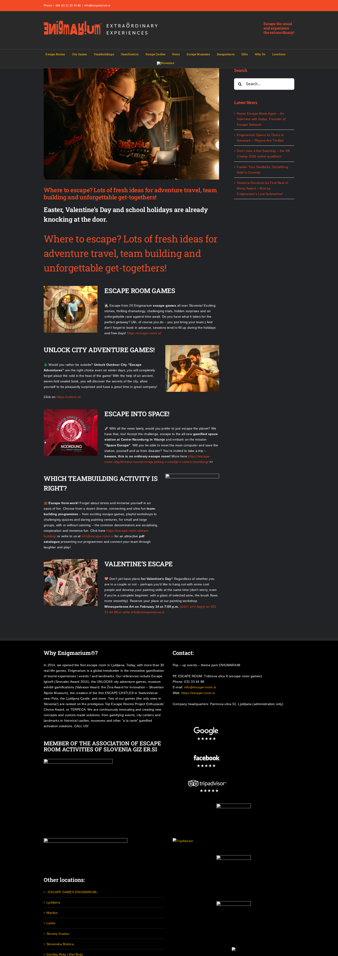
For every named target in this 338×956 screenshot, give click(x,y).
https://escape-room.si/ (144, 333)
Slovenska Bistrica (60, 944)
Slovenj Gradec (57, 934)
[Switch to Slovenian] (165, 63)
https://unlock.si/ (69, 397)
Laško (50, 923)
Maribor (52, 913)
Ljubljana (53, 902)
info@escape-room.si (98, 536)
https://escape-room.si (198, 693)
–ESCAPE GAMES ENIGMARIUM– (72, 892)
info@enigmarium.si (97, 5)
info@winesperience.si (147, 612)
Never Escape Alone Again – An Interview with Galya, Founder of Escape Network (261, 119)
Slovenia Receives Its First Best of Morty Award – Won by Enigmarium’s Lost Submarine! (262, 188)
